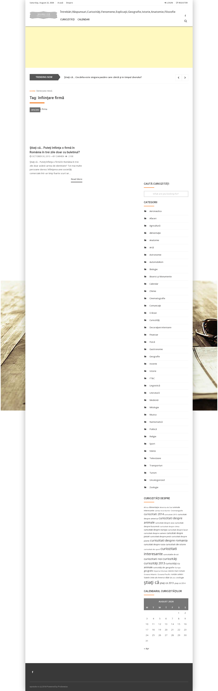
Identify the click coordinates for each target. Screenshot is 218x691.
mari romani (179, 571)
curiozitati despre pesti (160, 536)
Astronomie (155, 254)
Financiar (153, 334)
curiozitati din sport (152, 549)
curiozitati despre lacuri (178, 530)
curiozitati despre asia (164, 523)
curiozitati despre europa (155, 529)
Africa (146, 507)
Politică (153, 429)
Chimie (152, 291)
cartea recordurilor (162, 511)
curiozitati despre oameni (155, 533)
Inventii (153, 363)
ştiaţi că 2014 (179, 583)
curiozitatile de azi (171, 554)
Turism (153, 472)
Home (32, 91)
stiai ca (168, 577)
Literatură (154, 392)
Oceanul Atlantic (150, 574)
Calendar (84, 19)
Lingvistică (154, 385)
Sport (152, 443)
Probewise (63, 686)
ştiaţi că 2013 (167, 583)
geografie (148, 570)
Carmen (60, 156)
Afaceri (35, 110)
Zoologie (153, 487)
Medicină (153, 400)
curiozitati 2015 (170, 514)
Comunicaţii (155, 305)
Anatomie (154, 240)
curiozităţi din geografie (163, 567)
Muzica (152, 414)
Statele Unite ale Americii (154, 577)
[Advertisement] (109, 47)
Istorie (152, 370)
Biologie (153, 269)
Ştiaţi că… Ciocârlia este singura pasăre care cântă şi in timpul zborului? (103, 77)
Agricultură (154, 225)
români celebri (177, 574)
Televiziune (155, 458)
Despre (69, 2)
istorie (171, 571)
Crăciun (153, 312)
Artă (151, 247)
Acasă (60, 2)
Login (170, 2)
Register (183, 2)
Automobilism (156, 261)
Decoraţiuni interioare (160, 327)
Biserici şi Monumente (160, 276)
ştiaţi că (151, 582)
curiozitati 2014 (154, 514)
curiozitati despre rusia (154, 544)
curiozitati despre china (169, 526)
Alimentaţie (155, 232)
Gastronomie (156, 349)
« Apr (146, 648)
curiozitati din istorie (176, 544)
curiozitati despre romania (168, 540)
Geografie (154, 356)
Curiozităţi (67, 19)
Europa (177, 568)
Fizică (152, 341)
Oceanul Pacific (163, 574)
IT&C (152, 378)
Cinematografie (157, 298)
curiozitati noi (153, 559)
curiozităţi (170, 559)
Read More (76, 179)
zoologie (180, 577)
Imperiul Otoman (161, 571)
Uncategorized (157, 479)
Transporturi (155, 465)
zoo (174, 578)
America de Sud (166, 507)
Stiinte (152, 450)
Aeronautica (155, 211)
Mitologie (154, 407)
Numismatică (156, 421)
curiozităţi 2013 (154, 563)
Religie (152, 436)
